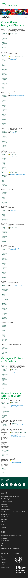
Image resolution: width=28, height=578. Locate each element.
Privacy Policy (4, 562)
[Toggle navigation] (26, 4)
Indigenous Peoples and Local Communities (10, 548)
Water (2, 546)
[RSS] (25, 485)
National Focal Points (5, 514)
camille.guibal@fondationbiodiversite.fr (17, 174)
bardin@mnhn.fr (13, 210)
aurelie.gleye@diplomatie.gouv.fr (16, 228)
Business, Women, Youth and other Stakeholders (11, 536)
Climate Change (4, 538)
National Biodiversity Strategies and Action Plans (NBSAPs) (13, 512)
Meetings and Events (5, 509)
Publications (3, 527)
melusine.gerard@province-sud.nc (17, 424)
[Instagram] (20, 484)
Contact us (3, 557)
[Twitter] (12, 484)
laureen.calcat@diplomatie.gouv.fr (16, 34)
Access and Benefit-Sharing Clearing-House (10, 496)
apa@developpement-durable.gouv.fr (18, 436)
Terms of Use (3, 560)
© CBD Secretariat (5, 567)
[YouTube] (3, 484)
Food (2, 543)
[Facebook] (7, 484)
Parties (2, 524)
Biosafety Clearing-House (6, 499)
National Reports (4, 517)
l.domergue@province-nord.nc (16, 462)
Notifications (4, 522)
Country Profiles (6, 17)
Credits (2, 565)
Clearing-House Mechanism (6, 501)
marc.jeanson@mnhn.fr (14, 190)
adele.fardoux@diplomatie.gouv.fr (16, 132)
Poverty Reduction (5, 541)
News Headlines (4, 519)
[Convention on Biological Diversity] (9, 4)
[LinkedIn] (16, 484)
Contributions (4, 504)
